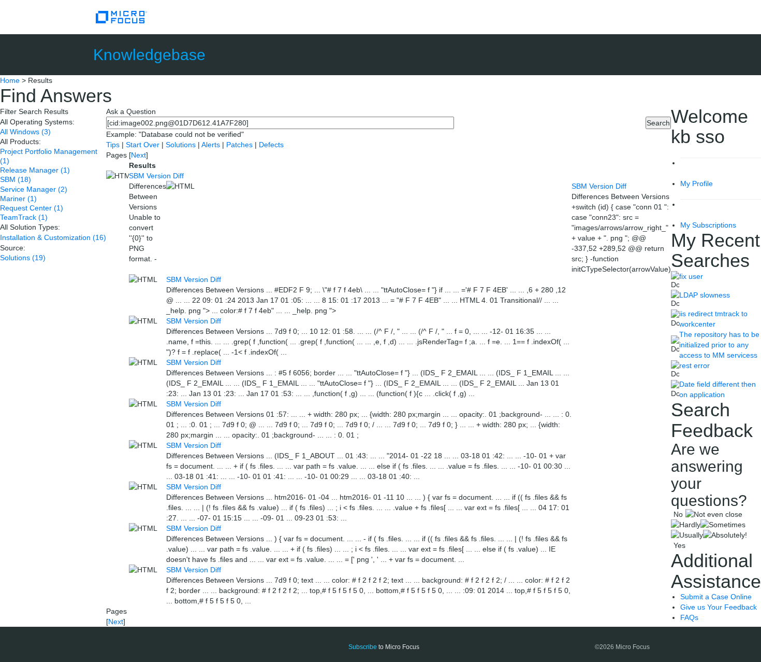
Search (658, 123)
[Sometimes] (722, 524)
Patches (239, 144)
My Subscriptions (708, 225)
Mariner (18, 198)
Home (10, 80)
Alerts (211, 144)
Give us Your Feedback (718, 607)
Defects (271, 144)
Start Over (144, 144)
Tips (114, 144)
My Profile (696, 183)
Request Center (31, 208)
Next (138, 155)
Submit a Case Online (716, 597)
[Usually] (687, 535)
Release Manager (35, 170)
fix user (691, 276)
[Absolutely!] (725, 535)
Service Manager (33, 189)
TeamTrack (24, 217)
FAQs (689, 617)
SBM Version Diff (156, 176)
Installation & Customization (53, 237)
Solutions (23, 257)
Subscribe (362, 647)
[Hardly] (685, 524)
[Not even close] (713, 514)
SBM (15, 179)
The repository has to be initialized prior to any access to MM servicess (719, 344)
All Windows (25, 132)
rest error (694, 365)
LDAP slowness (704, 295)
